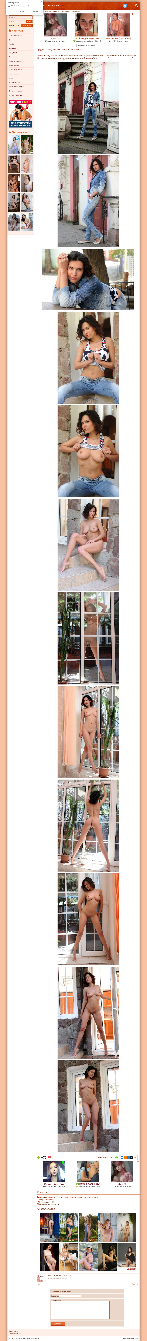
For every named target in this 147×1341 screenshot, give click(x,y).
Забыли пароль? (14, 25)
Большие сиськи (75, 1197)
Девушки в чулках (15, 91)
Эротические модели (16, 87)
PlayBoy (11, 44)
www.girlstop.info (15, 1333)
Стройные (52, 1197)
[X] (131, 1157)
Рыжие (11, 57)
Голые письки (14, 65)
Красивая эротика (15, 35)
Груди (11, 78)
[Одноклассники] (125, 1157)
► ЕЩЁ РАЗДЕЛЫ (15, 95)
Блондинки (13, 53)
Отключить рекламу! (86, 45)
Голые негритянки (15, 70)
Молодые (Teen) (15, 82)
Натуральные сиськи (91, 1197)
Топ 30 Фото (53, 6)
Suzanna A (50, 1199)
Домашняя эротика (16, 40)
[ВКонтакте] (122, 1157)
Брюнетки (12, 48)
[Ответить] (134, 1284)
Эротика (23, 1338)
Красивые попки (15, 61)
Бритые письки (62, 1197)
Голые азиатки (14, 74)
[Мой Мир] (128, 1157)
